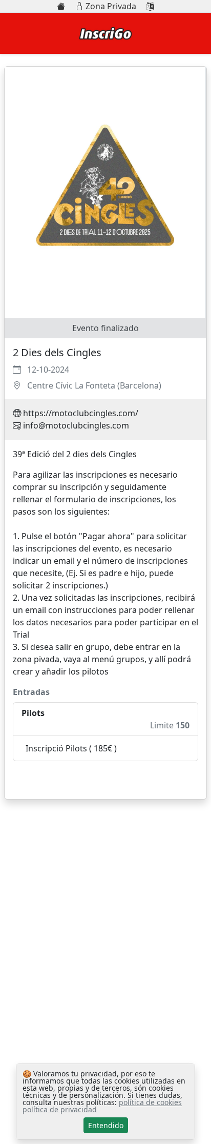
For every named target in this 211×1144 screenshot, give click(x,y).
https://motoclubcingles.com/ (80, 413)
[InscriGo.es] (61, 6)
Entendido (105, 1125)
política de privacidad (60, 1109)
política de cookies (150, 1102)
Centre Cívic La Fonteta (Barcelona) (94, 385)
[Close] (185, 780)
